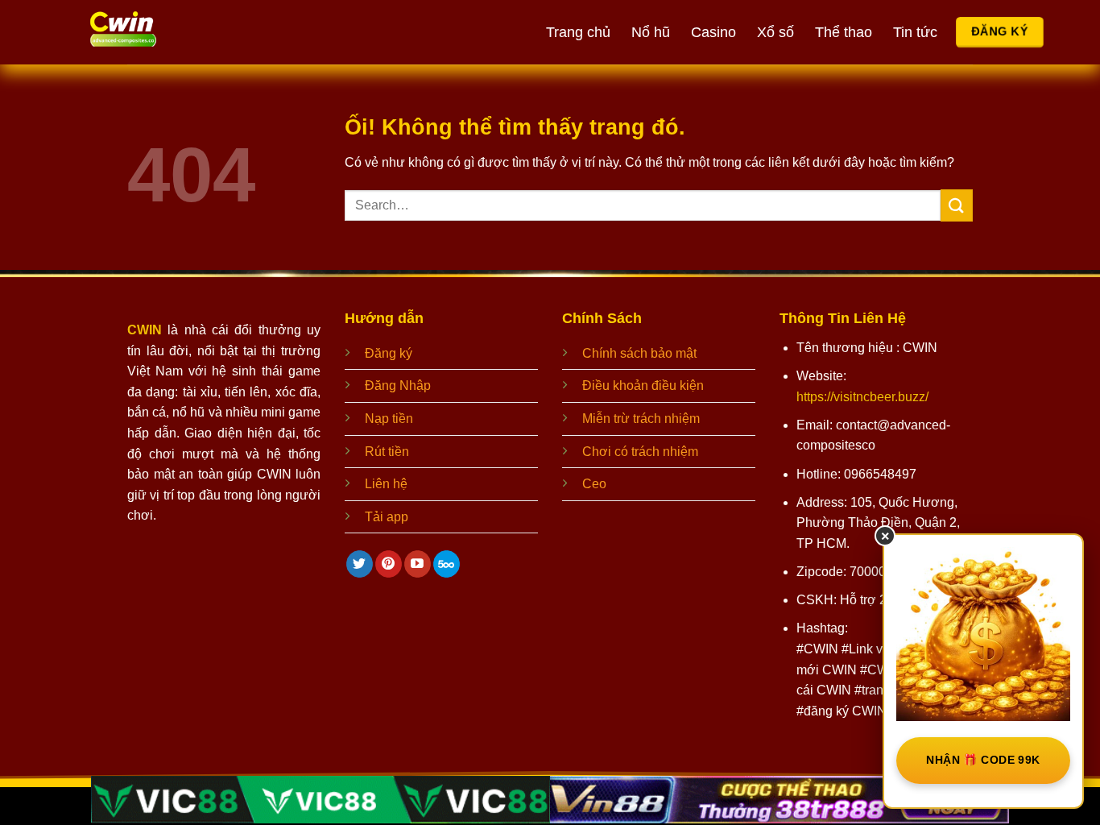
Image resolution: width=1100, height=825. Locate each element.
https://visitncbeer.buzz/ (862, 397)
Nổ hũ (650, 32)
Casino (713, 32)
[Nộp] (957, 205)
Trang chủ (578, 32)
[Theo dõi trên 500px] (446, 564)
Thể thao (843, 32)
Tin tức (915, 32)
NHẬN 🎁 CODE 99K (983, 759)
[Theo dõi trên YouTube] (417, 564)
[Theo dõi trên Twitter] (359, 564)
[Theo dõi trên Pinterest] (388, 564)
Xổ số (775, 32)
